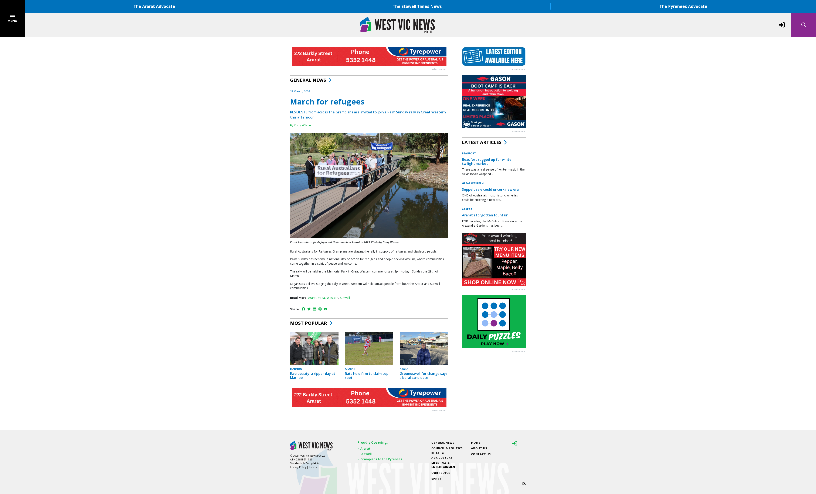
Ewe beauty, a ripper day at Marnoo (312, 375)
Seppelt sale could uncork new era (490, 189)
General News (308, 80)
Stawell (345, 298)
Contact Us (481, 454)
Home (475, 442)
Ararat (312, 298)
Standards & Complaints (304, 463)
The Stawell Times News (417, 6)
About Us (479, 448)
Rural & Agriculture (441, 455)
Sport (436, 479)
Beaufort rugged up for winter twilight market (487, 161)
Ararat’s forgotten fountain (485, 215)
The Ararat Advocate (154, 6)
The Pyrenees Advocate (683, 6)
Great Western (328, 298)
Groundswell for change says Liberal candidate (424, 375)
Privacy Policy (298, 467)
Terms (313, 467)
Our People (440, 473)
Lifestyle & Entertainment (444, 465)
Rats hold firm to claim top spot (366, 375)
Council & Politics (447, 448)
